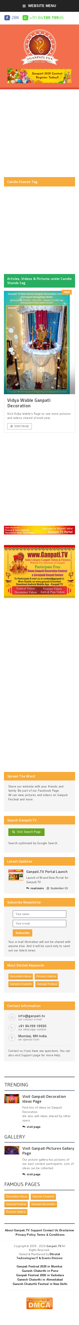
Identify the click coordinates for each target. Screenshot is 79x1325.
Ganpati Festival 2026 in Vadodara (40, 1275)
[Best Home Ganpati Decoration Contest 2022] (39, 546)
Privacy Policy (26, 1234)
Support (36, 1230)
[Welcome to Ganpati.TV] (39, 527)
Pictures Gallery (46, 976)
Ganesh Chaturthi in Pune (40, 1270)
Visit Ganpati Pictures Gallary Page (48, 1150)
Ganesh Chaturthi (21, 984)
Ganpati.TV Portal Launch (47, 871)
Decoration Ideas (20, 976)
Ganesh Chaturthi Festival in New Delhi (40, 1284)
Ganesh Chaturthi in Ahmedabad (40, 1279)
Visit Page (21, 426)
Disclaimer (66, 1230)
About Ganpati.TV (17, 1230)
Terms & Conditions (51, 1234)
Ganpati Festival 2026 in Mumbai (39, 1266)
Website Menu (42, 6)
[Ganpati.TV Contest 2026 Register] (39, 70)
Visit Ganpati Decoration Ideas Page (44, 1098)
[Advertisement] (39, 133)
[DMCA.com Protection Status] (39, 1299)
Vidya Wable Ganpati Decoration (28, 403)
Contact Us (50, 1230)
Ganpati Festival (47, 984)
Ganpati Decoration (43, 1204)
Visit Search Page (28, 831)
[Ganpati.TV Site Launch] (15, 875)
